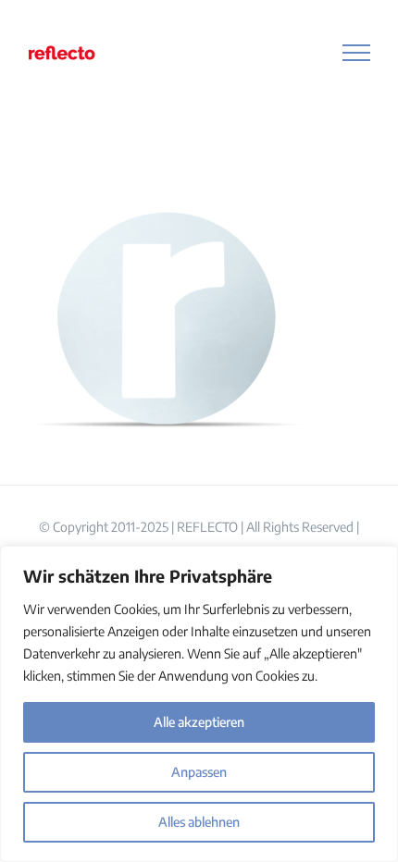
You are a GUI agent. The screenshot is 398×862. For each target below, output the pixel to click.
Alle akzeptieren (199, 722)
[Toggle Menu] (357, 52)
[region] (199, 704)
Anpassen (199, 772)
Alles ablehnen (199, 822)
